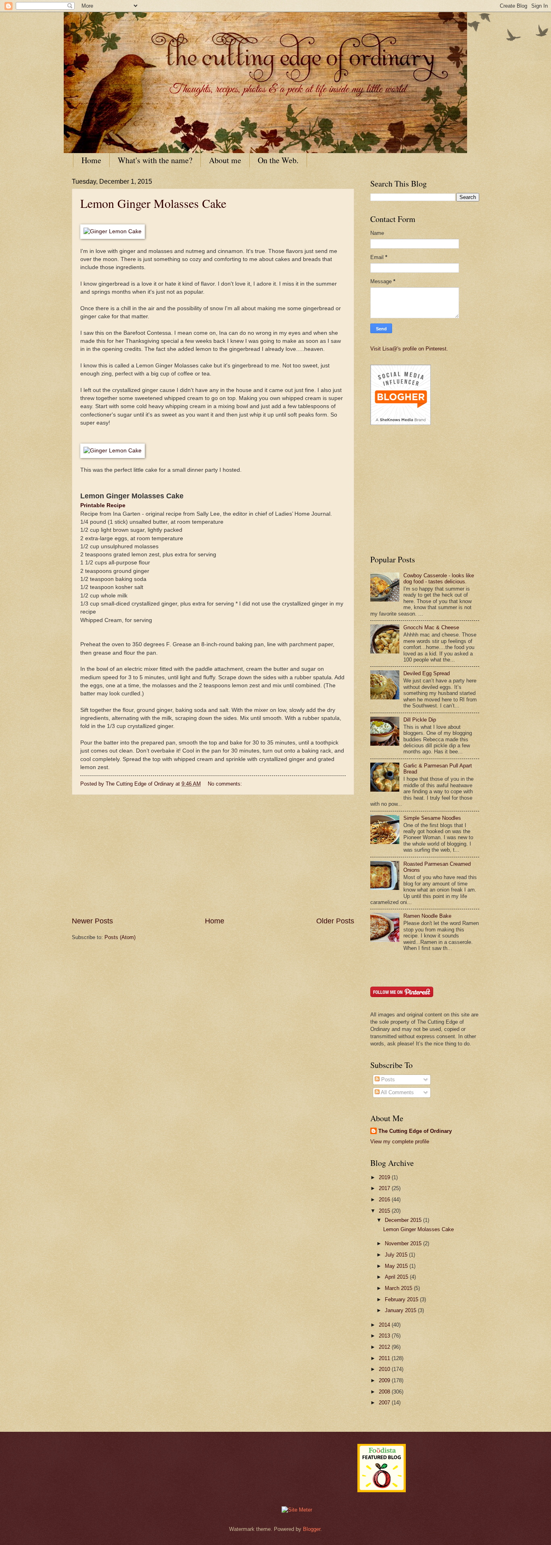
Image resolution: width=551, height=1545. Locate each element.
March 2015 (399, 1288)
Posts (387, 1079)
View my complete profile (399, 1142)
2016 (385, 1200)
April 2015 (397, 1277)
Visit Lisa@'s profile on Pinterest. (409, 349)
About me (225, 160)
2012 (385, 1347)
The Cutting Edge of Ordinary (415, 1131)
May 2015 (397, 1266)
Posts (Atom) (120, 937)
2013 (385, 1336)
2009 (385, 1380)
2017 (385, 1188)
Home (91, 160)
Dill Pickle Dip (419, 720)
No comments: (226, 784)
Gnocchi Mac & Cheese (431, 627)
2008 (385, 1392)
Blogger (311, 1529)
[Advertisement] (212, 855)
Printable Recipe (102, 505)
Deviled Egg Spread (426, 673)
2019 (385, 1177)
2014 (385, 1325)
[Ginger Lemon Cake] (112, 231)
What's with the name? (155, 160)
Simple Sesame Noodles (432, 818)
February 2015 (402, 1299)
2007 (385, 1403)
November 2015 (404, 1243)
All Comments (397, 1092)
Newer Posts (92, 921)
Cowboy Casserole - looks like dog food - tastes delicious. (438, 578)
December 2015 (404, 1220)
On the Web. (278, 160)
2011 (385, 1358)
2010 (385, 1369)
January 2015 (401, 1310)
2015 (385, 1211)
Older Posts (335, 921)
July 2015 (397, 1255)
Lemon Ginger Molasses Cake (153, 203)
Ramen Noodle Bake (427, 916)
